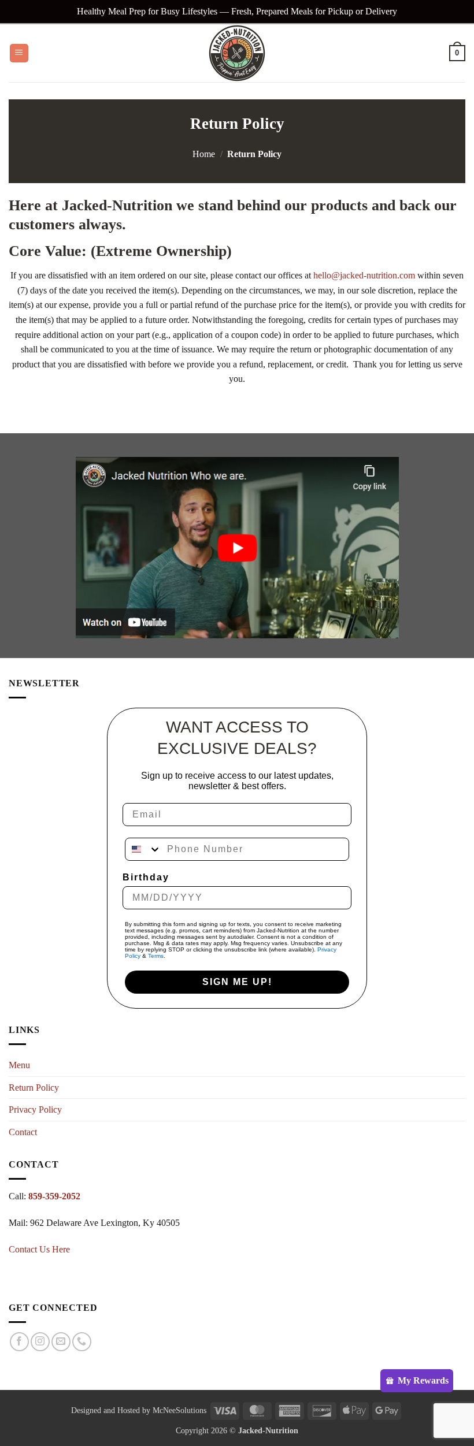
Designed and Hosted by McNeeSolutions (138, 1410)
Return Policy (34, 1087)
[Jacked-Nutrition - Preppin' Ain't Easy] (237, 53)
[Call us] (81, 1341)
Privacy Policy (35, 1109)
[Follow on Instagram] (40, 1341)
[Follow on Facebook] (19, 1341)
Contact (23, 1132)
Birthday (146, 877)
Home (203, 154)
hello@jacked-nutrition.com (364, 275)
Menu (19, 1065)
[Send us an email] (61, 1341)
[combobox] (143, 849)
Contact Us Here (39, 1249)
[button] (19, 53)
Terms (156, 956)
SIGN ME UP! (237, 982)
